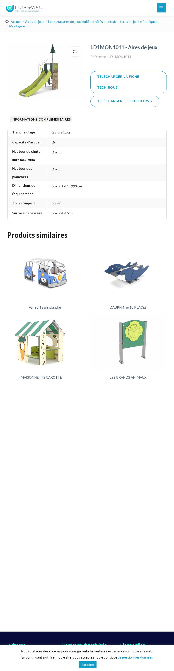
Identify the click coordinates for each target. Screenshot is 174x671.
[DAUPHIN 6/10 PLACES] (128, 271)
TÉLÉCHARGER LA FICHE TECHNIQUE (118, 82)
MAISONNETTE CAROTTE (41, 377)
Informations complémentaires (41, 119)
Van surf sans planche (45, 307)
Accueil (16, 21)
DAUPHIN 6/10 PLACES (128, 307)
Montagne (17, 26)
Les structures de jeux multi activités (75, 21)
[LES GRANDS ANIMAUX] (128, 341)
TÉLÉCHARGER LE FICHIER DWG (124, 101)
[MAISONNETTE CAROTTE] (41, 341)
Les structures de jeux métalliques (131, 21)
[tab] (41, 119)
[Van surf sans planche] (45, 271)
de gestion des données (135, 657)
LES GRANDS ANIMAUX (128, 377)
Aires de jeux (34, 21)
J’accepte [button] (87, 664)
